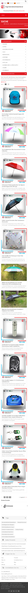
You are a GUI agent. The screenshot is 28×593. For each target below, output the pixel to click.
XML (15, 564)
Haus (2, 557)
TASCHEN (5, 44)
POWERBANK (6, 70)
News (2, 562)
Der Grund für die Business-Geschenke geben (13, 77)
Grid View (5, 84)
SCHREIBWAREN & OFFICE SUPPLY (10, 65)
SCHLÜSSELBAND (6, 59)
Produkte (16, 557)
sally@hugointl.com (8, 573)
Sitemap (3, 564)
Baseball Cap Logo (22, 522)
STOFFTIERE (5, 57)
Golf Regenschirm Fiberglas (8, 524)
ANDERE (4, 67)
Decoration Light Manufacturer (16, 585)
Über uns (3, 560)
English (5, 3)
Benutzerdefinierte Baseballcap (8, 522)
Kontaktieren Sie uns (18, 560)
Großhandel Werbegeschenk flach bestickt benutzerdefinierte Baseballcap (14, 543)
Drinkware (5, 62)
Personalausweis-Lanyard (7, 534)
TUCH (4, 52)
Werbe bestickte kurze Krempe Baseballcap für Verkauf (13, 548)
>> (9, 497)
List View (8, 84)
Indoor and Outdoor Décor (16, 583)
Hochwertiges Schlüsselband (8, 536)
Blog (15, 562)
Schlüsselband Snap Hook (7, 531)
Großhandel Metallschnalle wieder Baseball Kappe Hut (13, 550)
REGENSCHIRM (6, 54)
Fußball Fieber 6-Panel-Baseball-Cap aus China (11, 546)
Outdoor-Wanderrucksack (7, 529)
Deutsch (11, 3)
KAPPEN (4, 46)
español (18, 3)
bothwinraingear (5, 585)
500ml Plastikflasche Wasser (8, 527)
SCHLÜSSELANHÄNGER (8, 49)
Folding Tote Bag (19, 529)
